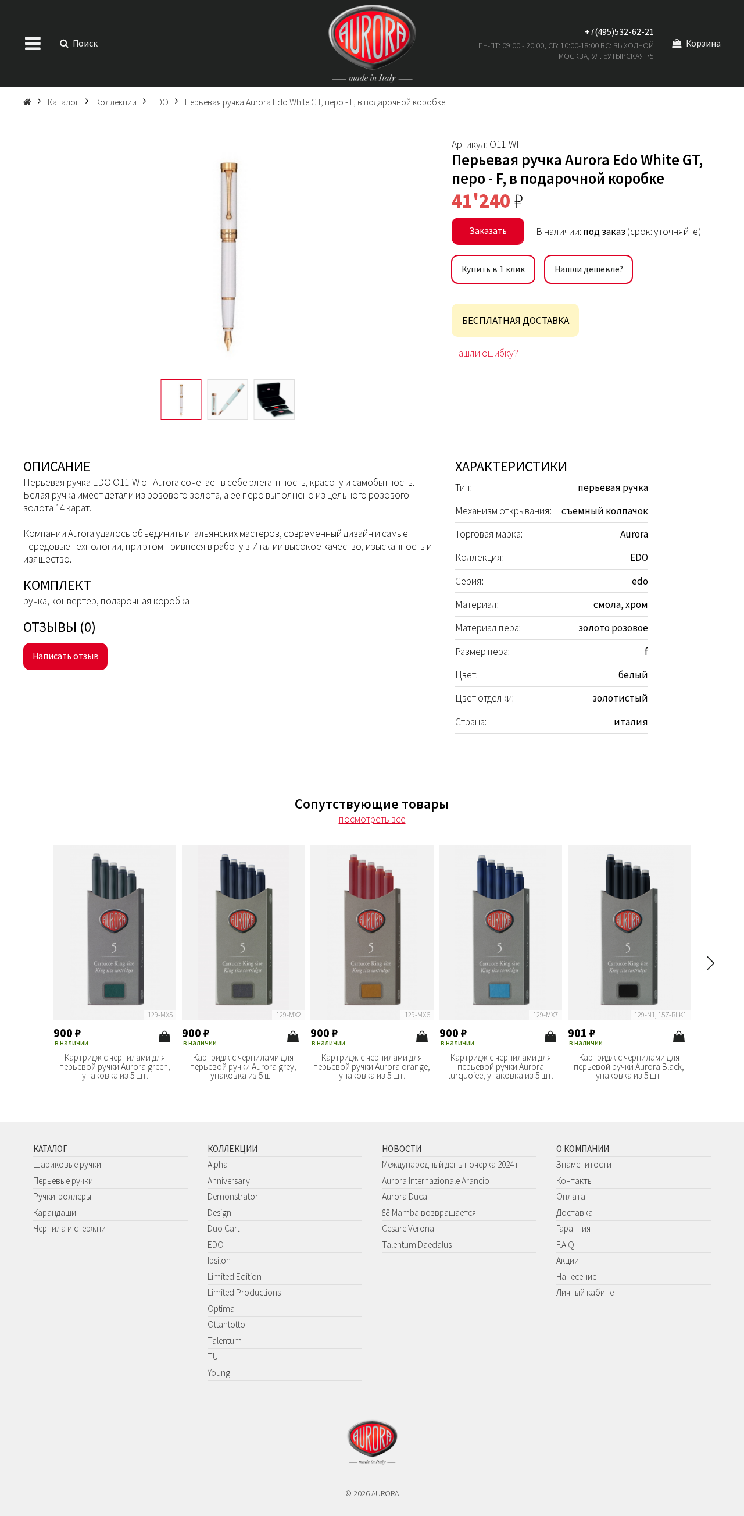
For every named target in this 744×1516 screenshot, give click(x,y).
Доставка (574, 1212)
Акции (567, 1260)
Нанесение (576, 1276)
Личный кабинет (587, 1292)
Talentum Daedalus (417, 1244)
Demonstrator (233, 1196)
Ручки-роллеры (62, 1196)
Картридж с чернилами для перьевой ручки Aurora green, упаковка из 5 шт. (114, 1066)
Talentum (225, 1340)
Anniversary (229, 1180)
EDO (216, 1244)
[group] (227, 253)
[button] (710, 963)
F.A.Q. (566, 1244)
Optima (221, 1308)
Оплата (570, 1196)
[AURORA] (372, 43)
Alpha (218, 1164)
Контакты (574, 1180)
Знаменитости (583, 1164)
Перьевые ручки (63, 1180)
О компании (582, 1148)
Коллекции (232, 1148)
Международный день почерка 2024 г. (451, 1164)
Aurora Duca (404, 1196)
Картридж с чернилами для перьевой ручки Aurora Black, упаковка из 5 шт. (629, 1066)
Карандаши (54, 1212)
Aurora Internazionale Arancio (435, 1180)
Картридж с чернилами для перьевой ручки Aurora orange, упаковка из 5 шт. (371, 1066)
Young (219, 1372)
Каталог (50, 1148)
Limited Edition (235, 1276)
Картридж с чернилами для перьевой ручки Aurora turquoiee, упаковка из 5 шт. (500, 1066)
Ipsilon (219, 1260)
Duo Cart (223, 1228)
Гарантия (573, 1228)
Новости (401, 1148)
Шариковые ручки (67, 1164)
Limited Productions (244, 1292)
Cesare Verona (408, 1228)
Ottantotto (226, 1324)
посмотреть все (372, 819)
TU (213, 1356)
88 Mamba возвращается (429, 1212)
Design (219, 1212)
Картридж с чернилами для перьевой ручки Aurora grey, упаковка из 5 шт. (243, 1066)
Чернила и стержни (69, 1228)
